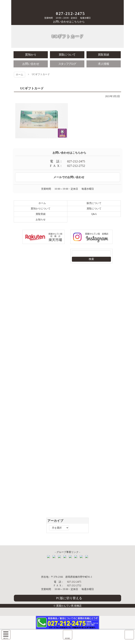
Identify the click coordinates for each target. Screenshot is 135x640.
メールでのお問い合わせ (68, 177)
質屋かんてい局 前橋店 (67, 5)
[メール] (129, 634)
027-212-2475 (70, 13)
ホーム (19, 74)
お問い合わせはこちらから (69, 21)
